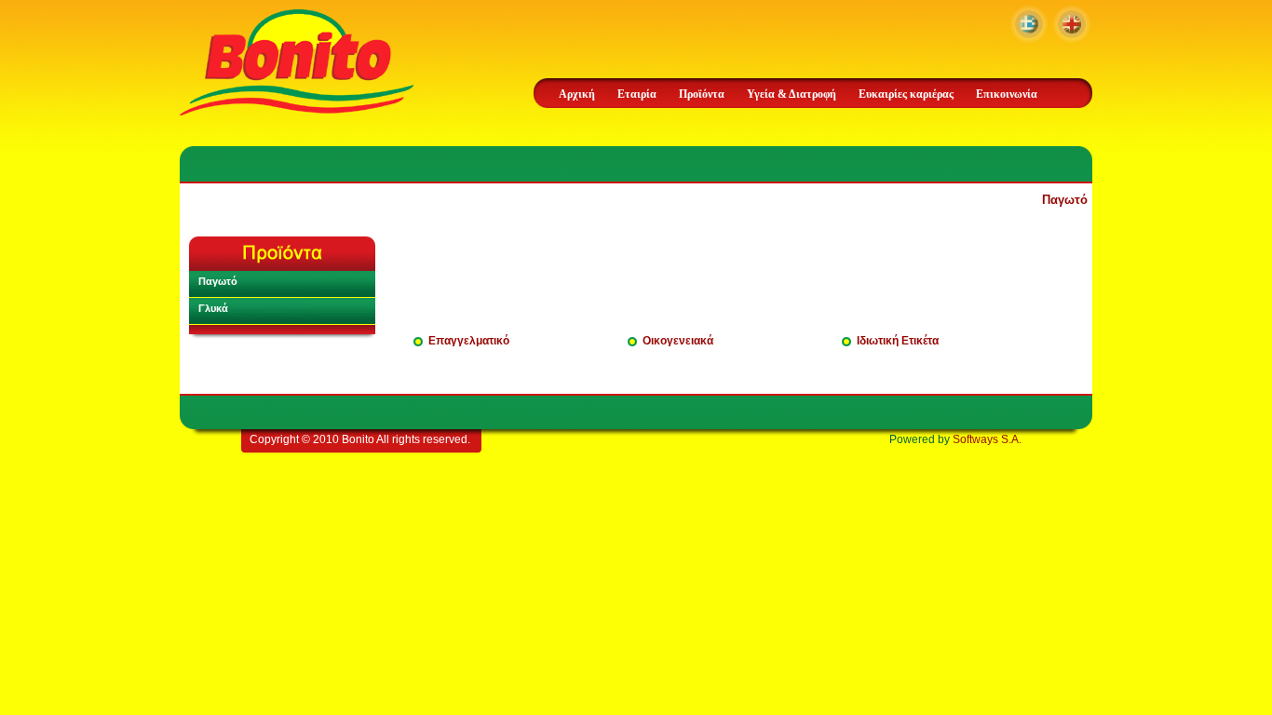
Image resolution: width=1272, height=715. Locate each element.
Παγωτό (1065, 200)
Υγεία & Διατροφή (791, 94)
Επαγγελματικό (468, 340)
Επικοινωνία (1006, 94)
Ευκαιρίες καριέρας (906, 94)
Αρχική (577, 94)
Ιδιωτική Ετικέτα (898, 340)
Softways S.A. (987, 439)
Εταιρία (636, 94)
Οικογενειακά (678, 340)
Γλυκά (213, 308)
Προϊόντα (701, 94)
